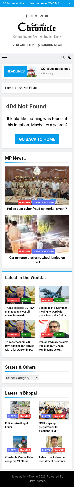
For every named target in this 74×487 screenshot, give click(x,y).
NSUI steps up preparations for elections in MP (48, 427)
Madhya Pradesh (44, 202)
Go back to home (37, 139)
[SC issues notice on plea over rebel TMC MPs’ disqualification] (29, 74)
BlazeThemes (36, 480)
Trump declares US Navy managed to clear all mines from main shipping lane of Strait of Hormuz (20, 315)
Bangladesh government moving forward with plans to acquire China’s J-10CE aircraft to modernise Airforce (53, 315)
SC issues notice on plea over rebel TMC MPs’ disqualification (32, 3)
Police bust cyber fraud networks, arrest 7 (37, 209)
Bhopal (12, 415)
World (25, 300)
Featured (24, 202)
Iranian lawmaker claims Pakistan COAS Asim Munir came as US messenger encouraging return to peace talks (53, 350)
